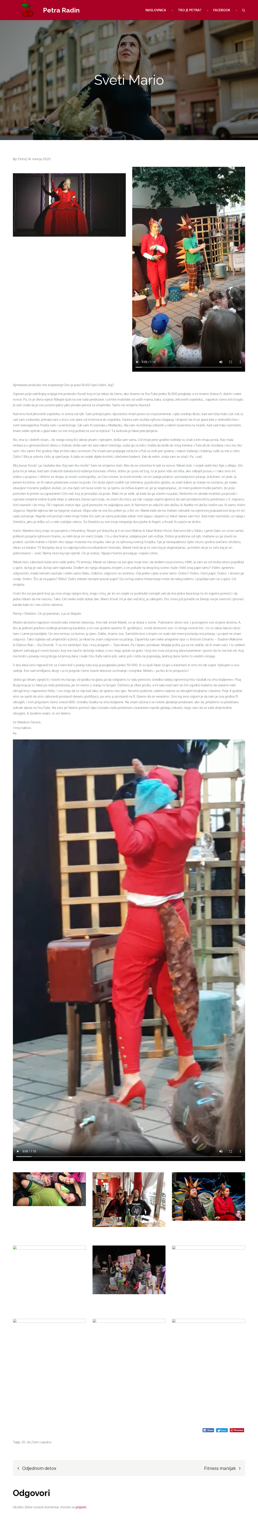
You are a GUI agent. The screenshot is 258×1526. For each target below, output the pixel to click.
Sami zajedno (42, 1442)
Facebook (221, 10)
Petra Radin (61, 10)
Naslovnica (156, 10)
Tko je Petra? (189, 10)
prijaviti (81, 1507)
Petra (22, 159)
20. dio (26, 1442)
